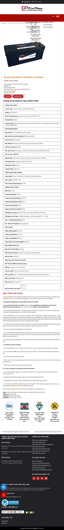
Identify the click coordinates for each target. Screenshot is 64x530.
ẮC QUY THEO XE (37, 461)
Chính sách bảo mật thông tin (40, 451)
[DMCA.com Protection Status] (30, 513)
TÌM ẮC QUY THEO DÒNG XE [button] (48, 17)
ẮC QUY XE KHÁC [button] (48, 27)
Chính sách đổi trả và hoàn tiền (41, 448)
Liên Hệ (8, 96)
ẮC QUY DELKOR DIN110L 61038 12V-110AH (16, 431)
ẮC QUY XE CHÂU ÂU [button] (48, 22)
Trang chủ (4, 23)
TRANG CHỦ (11, 17)
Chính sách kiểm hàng (38, 446)
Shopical (35, 528)
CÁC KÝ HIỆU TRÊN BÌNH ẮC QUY (42, 469)
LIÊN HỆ (4, 523)
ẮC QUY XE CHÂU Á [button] (47, 20)
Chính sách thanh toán (38, 442)
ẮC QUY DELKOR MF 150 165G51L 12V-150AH (48, 431)
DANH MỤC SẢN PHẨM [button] (31, 17)
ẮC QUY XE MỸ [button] (48, 24)
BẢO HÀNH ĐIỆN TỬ (22, 20)
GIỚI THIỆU (20, 17)
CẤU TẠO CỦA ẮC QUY (38, 467)
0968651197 (27, 1)
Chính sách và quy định (38, 453)
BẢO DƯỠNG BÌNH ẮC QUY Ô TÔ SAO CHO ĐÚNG (35, 44)
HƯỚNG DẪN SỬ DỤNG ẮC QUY (41, 465)
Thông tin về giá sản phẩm (39, 440)
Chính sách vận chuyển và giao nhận (42, 444)
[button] (4, 15)
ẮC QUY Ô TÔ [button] (31, 20)
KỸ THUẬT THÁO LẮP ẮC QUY (41, 463)
